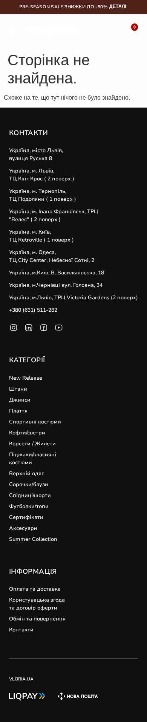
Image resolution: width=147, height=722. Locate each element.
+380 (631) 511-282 (33, 310)
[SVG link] (12, 32)
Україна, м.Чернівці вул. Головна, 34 (56, 285)
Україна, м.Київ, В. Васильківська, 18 (56, 272)
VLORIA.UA (21, 679)
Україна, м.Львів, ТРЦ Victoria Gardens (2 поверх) (73, 297)
